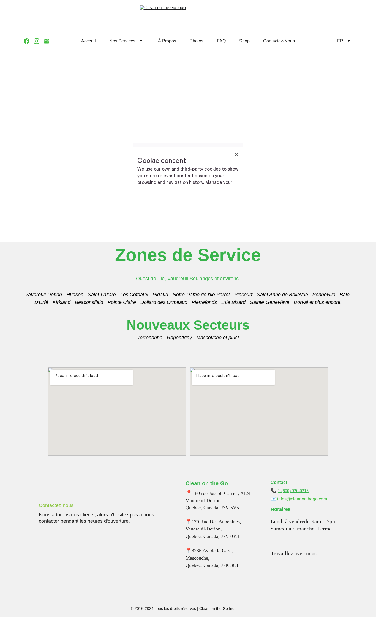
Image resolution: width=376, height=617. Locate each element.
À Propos (167, 41)
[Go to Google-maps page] (46, 41)
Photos (196, 41)
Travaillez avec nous (294, 553)
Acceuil (88, 41)
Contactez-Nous (279, 41)
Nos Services (122, 41)
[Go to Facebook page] (29, 41)
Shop (244, 41)
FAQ (221, 41)
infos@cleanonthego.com (302, 499)
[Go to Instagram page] (39, 41)
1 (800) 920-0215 (293, 490)
